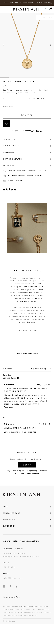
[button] (6, 124)
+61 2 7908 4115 (10, 567)
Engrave (27, 115)
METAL (6, 99)
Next (50, 45)
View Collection (27, 330)
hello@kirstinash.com (13, 578)
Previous (3, 45)
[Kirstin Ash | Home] (27, 9)
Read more (34, 93)
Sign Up (27, 465)
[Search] (45, 9)
